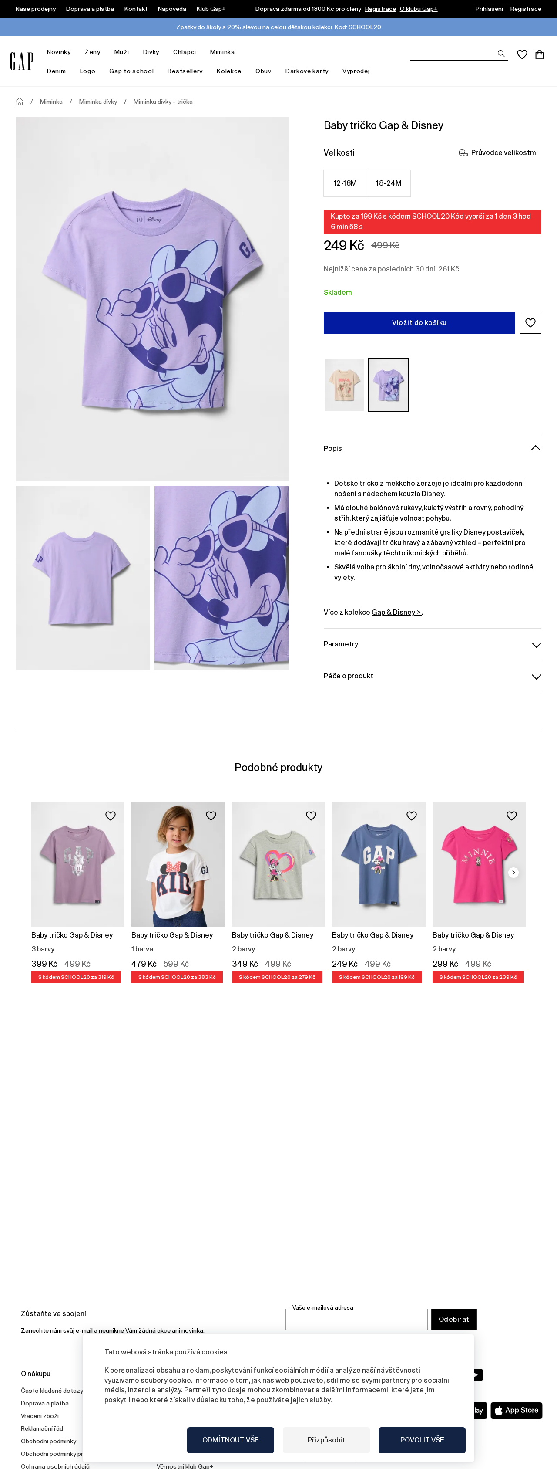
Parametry (341, 644)
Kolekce (229, 71)
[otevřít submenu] (75, 52)
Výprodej (356, 71)
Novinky (59, 51)
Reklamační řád (42, 1428)
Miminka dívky (98, 101)
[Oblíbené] (522, 54)
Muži (121, 51)
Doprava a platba (90, 8)
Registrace (380, 8)
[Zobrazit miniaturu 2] (221, 578)
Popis (333, 448)
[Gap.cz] (21, 61)
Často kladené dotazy (52, 1390)
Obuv (263, 71)
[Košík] (539, 54)
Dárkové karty (307, 71)
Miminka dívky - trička (163, 101)
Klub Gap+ (211, 8)
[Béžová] (344, 385)
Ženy (93, 51)
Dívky (151, 51)
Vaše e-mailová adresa (322, 1307)
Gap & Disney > (397, 612)
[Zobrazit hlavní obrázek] (152, 299)
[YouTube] (475, 1375)
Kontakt (136, 8)
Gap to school (131, 71)
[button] (530, 323)
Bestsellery (185, 71)
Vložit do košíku (419, 322)
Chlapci (184, 51)
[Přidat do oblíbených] (110, 816)
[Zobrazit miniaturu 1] (83, 578)
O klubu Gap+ (419, 8)
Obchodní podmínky (48, 1441)
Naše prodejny (36, 8)
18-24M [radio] (389, 183)
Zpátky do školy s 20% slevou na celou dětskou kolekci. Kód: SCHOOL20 (278, 27)
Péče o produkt (348, 676)
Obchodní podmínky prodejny (61, 1453)
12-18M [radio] (345, 183)
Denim (56, 71)
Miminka (222, 51)
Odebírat (454, 1319)
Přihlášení (489, 8)
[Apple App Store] (516, 1410)
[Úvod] (19, 101)
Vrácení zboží (40, 1415)
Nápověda (172, 8)
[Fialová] (388, 385)
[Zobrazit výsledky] (501, 53)
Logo (88, 71)
